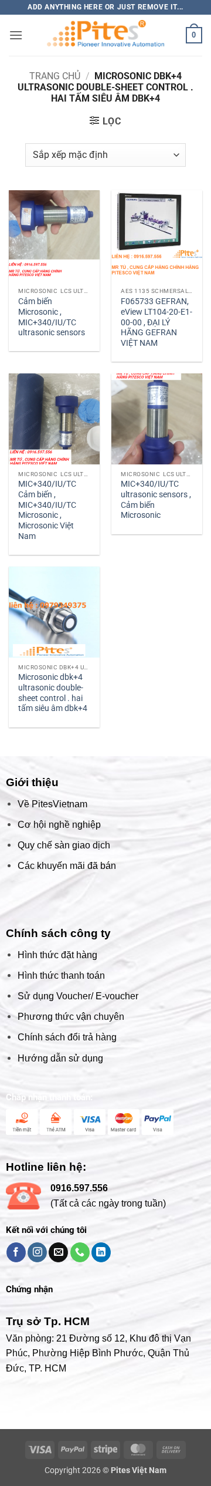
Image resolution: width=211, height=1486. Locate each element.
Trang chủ (54, 76)
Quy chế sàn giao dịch (64, 845)
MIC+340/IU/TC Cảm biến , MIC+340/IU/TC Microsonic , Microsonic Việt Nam (47, 509)
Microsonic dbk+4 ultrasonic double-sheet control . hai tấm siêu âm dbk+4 (52, 692)
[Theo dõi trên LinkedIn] (101, 1252)
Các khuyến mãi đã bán (67, 866)
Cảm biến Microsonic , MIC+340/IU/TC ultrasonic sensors (51, 316)
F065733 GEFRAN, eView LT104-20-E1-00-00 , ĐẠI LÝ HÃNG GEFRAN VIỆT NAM (156, 322)
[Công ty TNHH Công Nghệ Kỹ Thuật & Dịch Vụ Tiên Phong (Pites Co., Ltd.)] (105, 35)
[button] (16, 35)
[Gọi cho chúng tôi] (80, 1252)
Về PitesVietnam (52, 804)
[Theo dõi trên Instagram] (37, 1252)
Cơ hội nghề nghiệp (59, 825)
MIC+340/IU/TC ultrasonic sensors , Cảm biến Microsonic (156, 499)
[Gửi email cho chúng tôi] (58, 1252)
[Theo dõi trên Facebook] (16, 1252)
